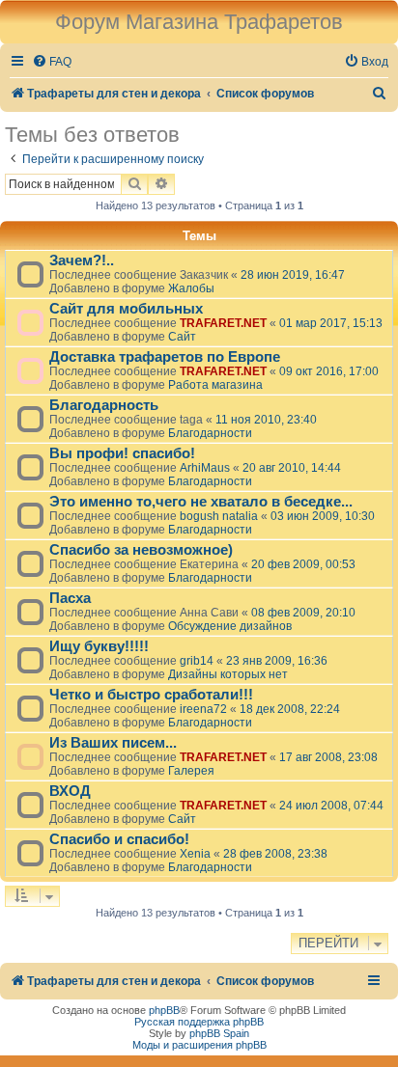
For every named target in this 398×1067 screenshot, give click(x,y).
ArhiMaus (205, 468)
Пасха (70, 598)
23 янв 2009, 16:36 (276, 661)
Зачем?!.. (81, 260)
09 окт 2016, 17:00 (329, 371)
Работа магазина (215, 385)
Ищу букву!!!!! (99, 646)
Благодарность (103, 405)
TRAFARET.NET (223, 323)
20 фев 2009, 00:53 (303, 564)
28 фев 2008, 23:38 (275, 854)
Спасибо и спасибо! (119, 839)
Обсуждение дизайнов (230, 626)
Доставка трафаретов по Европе (164, 357)
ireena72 (203, 709)
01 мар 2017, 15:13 (331, 323)
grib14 (196, 661)
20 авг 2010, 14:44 (291, 468)
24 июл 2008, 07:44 (331, 805)
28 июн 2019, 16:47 (293, 275)
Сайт (182, 336)
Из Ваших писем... (113, 743)
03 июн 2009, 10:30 (322, 516)
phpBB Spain (219, 1033)
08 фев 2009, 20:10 (303, 612)
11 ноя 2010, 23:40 (266, 419)
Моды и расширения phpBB (199, 1045)
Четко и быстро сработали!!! (151, 694)
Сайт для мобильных (126, 308)
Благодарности (210, 433)
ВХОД (70, 791)
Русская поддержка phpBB (199, 1021)
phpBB (164, 1010)
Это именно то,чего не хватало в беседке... (201, 501)
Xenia (195, 854)
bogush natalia (219, 516)
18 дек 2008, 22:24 (290, 709)
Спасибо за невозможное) (141, 550)
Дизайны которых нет (228, 674)
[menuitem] (51, 62)
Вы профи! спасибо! (122, 453)
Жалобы (191, 288)
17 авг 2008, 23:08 (328, 757)
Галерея (191, 771)
